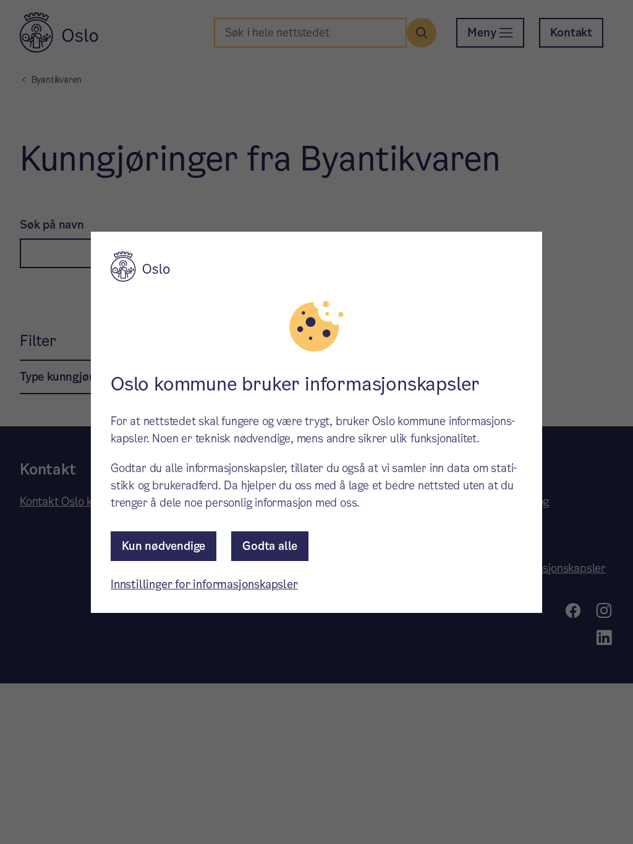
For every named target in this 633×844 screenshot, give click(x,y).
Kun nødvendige (163, 546)
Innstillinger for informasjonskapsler (204, 584)
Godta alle (269, 546)
